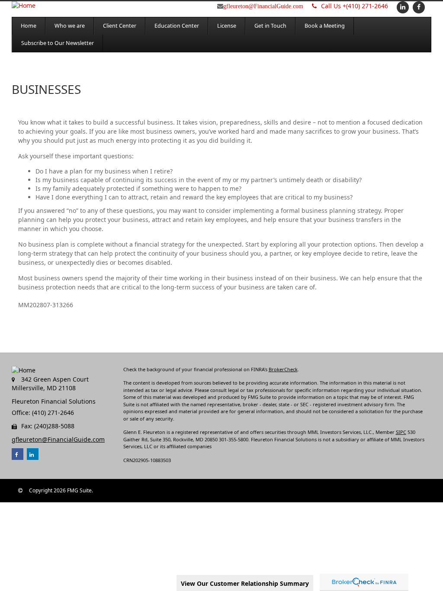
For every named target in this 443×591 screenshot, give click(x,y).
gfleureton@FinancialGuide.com (263, 6)
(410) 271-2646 (354, 6)
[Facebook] (418, 7)
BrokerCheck (283, 369)
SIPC (401, 432)
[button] (69, 26)
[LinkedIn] (402, 7)
